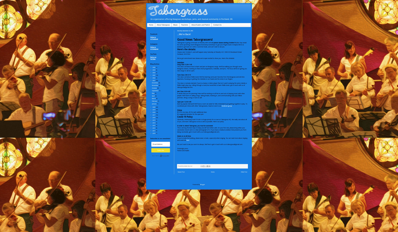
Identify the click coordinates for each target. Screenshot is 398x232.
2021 (154, 80)
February (155, 101)
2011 (154, 131)
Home (151, 25)
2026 (154, 67)
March (154, 98)
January (154, 104)
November (155, 85)
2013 (154, 125)
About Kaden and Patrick (200, 25)
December (155, 83)
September (155, 90)
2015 (154, 120)
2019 (154, 110)
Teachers (184, 25)
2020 (154, 107)
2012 (154, 128)
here (187, 140)
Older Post (244, 172)
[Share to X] (205, 166)
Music (175, 25)
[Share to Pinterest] (209, 166)
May (153, 93)
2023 (154, 75)
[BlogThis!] (204, 166)
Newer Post (181, 172)
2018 (154, 112)
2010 (154, 133)
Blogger (202, 184)
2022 (154, 78)
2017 (154, 115)
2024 (154, 72)
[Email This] (202, 166)
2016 (154, 117)
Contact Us (217, 25)
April (153, 96)
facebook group (227, 106)
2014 (154, 123)
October (154, 88)
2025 (154, 70)
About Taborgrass (163, 25)
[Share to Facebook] (207, 166)
